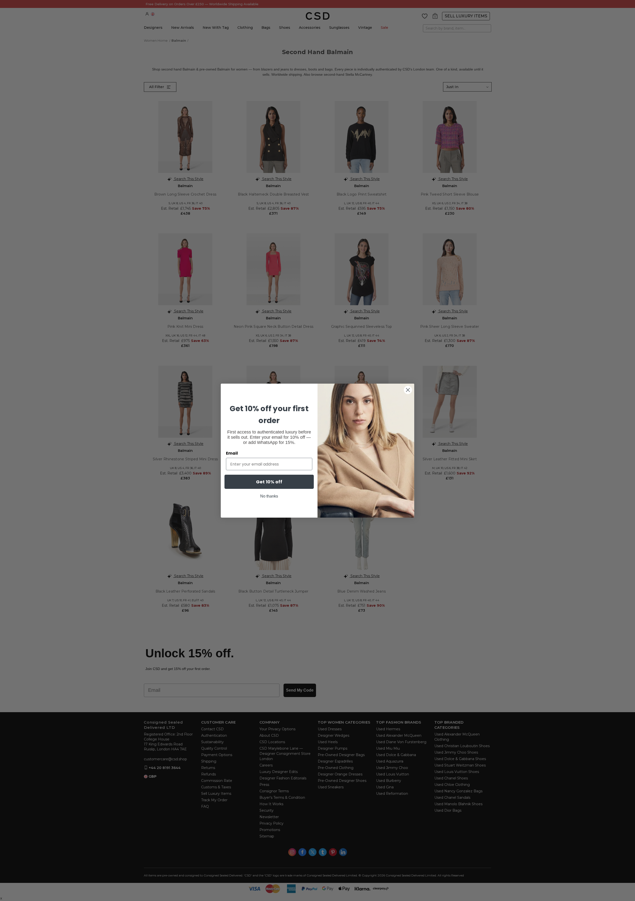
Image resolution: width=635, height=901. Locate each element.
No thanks (269, 496)
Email (232, 453)
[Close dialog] (408, 390)
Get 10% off (269, 482)
